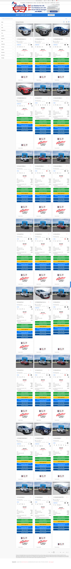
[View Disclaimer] (24, 47)
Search (66, 18)
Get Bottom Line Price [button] (25, 61)
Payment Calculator (24, 71)
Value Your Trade (61, 331)
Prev (52, 552)
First (49, 552)
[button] (32, 30)
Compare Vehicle (20, 420)
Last (63, 552)
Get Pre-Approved (24, 63)
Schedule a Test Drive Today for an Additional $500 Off (24, 66)
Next (61, 552)
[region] (25, 55)
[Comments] (32, 46)
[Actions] (32, 39)
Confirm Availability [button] (24, 58)
